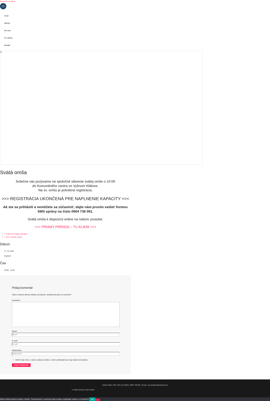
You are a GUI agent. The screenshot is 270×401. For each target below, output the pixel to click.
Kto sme (7, 31)
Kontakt (7, 45)
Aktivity (7, 23)
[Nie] (98, 400)
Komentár (16, 300)
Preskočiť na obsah (7, 1)
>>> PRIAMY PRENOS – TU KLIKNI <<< (65, 227)
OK (92, 399)
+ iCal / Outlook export (13, 237)
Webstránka (16, 350)
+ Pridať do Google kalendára (15, 234)
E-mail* (15, 341)
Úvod (6, 16)
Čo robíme (8, 38)
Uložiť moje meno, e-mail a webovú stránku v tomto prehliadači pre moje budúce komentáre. (51, 360)
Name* (14, 331)
